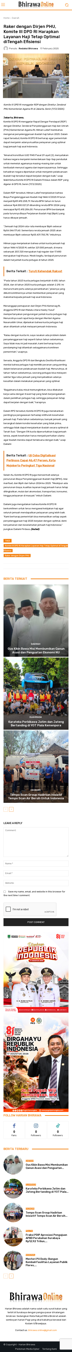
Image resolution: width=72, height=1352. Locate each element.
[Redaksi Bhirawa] (6, 48)
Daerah (15, 17)
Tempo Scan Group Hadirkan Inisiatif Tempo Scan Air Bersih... (46, 1214)
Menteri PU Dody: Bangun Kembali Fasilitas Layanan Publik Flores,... (46, 1262)
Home (6, 17)
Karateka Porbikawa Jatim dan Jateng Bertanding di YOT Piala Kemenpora (36, 723)
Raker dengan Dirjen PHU (17, 555)
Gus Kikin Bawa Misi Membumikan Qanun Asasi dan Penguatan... (47, 1166)
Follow (36, 1124)
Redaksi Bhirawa (28, 48)
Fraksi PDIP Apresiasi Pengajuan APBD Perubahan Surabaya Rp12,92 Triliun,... (46, 1238)
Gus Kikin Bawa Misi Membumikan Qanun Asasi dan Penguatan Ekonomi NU (36, 650)
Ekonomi (36, 790)
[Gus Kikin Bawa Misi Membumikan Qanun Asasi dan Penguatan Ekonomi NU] (36, 621)
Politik (29, 1231)
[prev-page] (5, 809)
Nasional (30, 1255)
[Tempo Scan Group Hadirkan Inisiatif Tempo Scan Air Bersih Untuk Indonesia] (36, 766)
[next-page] (11, 809)
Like (14, 1124)
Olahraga (35, 717)
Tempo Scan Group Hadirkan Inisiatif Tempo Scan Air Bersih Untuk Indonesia (36, 796)
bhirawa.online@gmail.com (42, 1330)
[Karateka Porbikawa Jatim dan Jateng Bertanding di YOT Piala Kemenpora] (36, 693)
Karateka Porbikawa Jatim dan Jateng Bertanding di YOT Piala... (47, 1190)
